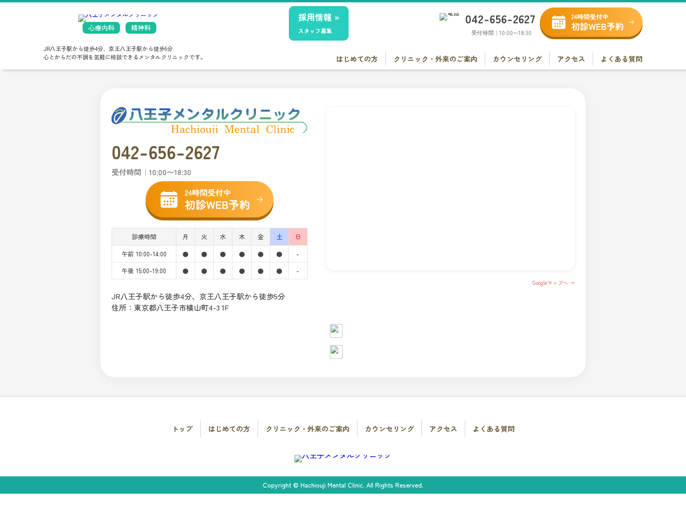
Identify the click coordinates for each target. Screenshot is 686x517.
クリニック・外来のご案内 (435, 59)
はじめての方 (357, 59)
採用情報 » (318, 23)
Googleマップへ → (553, 282)
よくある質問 (622, 59)
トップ (182, 428)
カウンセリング (517, 59)
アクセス (571, 59)
